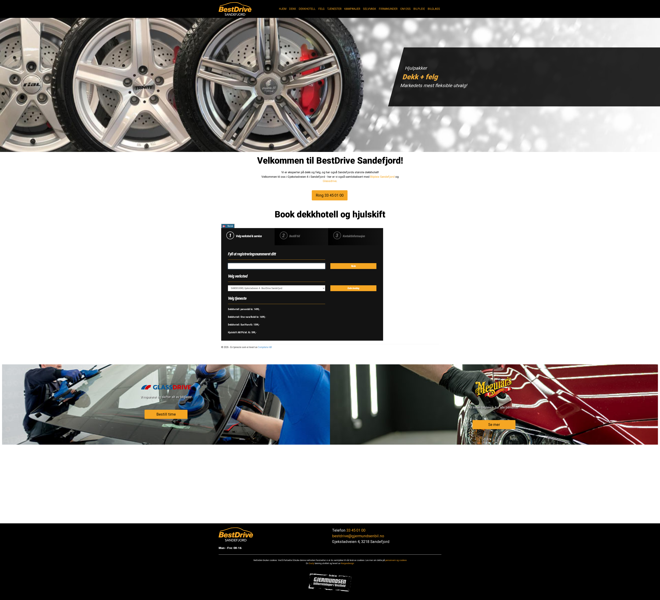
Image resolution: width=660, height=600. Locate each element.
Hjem (282, 8)
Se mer (494, 424)
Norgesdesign (347, 563)
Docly (311, 563)
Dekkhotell (307, 8)
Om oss (405, 8)
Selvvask (369, 8)
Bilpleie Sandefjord (382, 176)
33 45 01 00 (355, 530)
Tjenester (334, 8)
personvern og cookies (396, 560)
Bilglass (434, 8)
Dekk (292, 8)
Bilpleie (419, 8)
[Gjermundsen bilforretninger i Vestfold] (330, 582)
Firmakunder (388, 8)
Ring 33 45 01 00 (330, 195)
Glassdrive (330, 181)
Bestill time (166, 414)
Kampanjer (352, 8)
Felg (321, 8)
